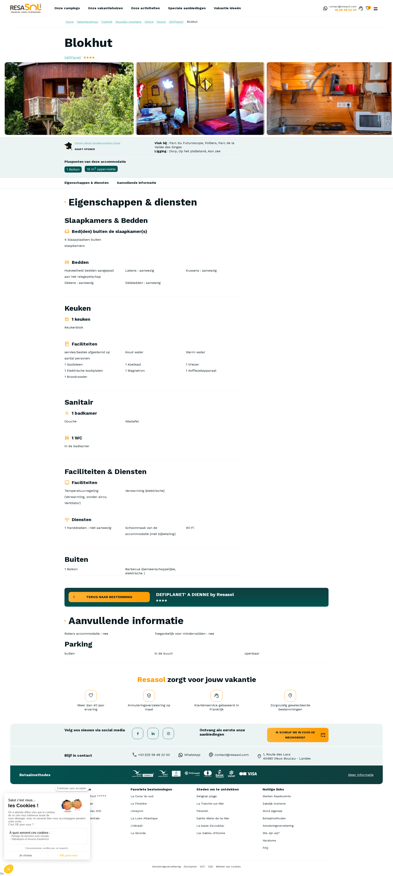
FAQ (265, 847)
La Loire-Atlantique (144, 818)
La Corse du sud (142, 796)
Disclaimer (190, 866)
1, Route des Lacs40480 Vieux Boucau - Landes (287, 756)
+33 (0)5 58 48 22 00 (154, 755)
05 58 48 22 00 (345, 9)
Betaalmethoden (274, 818)
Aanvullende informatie (136, 183)
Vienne (149, 21)
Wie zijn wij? (271, 833)
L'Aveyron (137, 811)
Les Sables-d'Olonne (210, 833)
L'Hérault (137, 825)
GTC (202, 866)
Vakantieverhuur (87, 21)
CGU (210, 866)
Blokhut (192, 21)
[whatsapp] (324, 8)
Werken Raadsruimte (277, 796)
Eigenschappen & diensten (86, 183)
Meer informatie (361, 775)
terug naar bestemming (109, 597)
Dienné (161, 21)
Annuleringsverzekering (278, 825)
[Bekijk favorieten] (368, 8)
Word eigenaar (272, 811)
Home (70, 21)
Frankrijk (106, 21)
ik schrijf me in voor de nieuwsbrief (295, 735)
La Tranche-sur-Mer (210, 803)
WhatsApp (192, 755)
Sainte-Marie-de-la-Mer (212, 818)
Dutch (375, 8)
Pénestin (202, 811)
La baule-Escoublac (210, 825)
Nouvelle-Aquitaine (128, 21)
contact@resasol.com (342, 6)
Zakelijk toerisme (274, 803)
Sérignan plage (206, 796)
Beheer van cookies (228, 866)
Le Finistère (139, 803)
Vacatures (269, 840)
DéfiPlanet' (176, 21)
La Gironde (138, 833)
